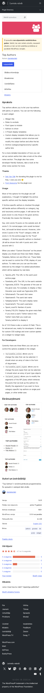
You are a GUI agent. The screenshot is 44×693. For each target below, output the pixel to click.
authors (28, 528)
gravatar (34, 528)
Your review (6, 576)
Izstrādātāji (6, 631)
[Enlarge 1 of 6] (18, 405)
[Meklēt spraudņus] (25, 17)
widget (39, 533)
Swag (26, 635)
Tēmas (25, 609)
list (40, 528)
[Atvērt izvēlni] (40, 3)
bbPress (5, 650)
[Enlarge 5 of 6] (39, 405)
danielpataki (12, 58)
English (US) (37, 524)
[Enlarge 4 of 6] (18, 459)
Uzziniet (5, 624)
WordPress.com (8, 642)
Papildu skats (7, 539)
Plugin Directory (7, 10)
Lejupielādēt (8, 64)
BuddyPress (7, 654)
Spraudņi (26, 613)
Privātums (6, 617)
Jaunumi (5, 609)
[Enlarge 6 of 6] (39, 431)
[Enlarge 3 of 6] (18, 440)
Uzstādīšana (9, 84)
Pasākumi (27, 628)
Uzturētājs (6, 613)
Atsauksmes (9, 78)
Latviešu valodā (13, 663)
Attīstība (7, 89)
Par (3, 605)
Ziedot (25, 631)
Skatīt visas (37, 576)
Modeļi (26, 617)
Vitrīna (25, 605)
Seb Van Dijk (10, 176)
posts (33, 533)
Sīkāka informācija (11, 72)
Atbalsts (7, 95)
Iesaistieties (27, 624)
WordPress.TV (7, 635)
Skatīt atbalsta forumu (11, 592)
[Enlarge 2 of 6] (18, 419)
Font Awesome (11, 183)
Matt (4, 646)
